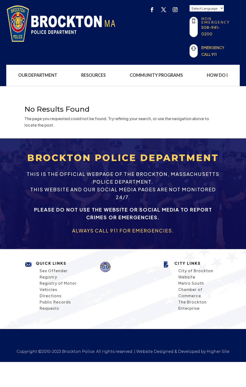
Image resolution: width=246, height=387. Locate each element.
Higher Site (218, 351)
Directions (51, 295)
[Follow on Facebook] (152, 9)
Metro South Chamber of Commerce (191, 289)
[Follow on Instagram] (175, 9)
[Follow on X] (163, 9)
